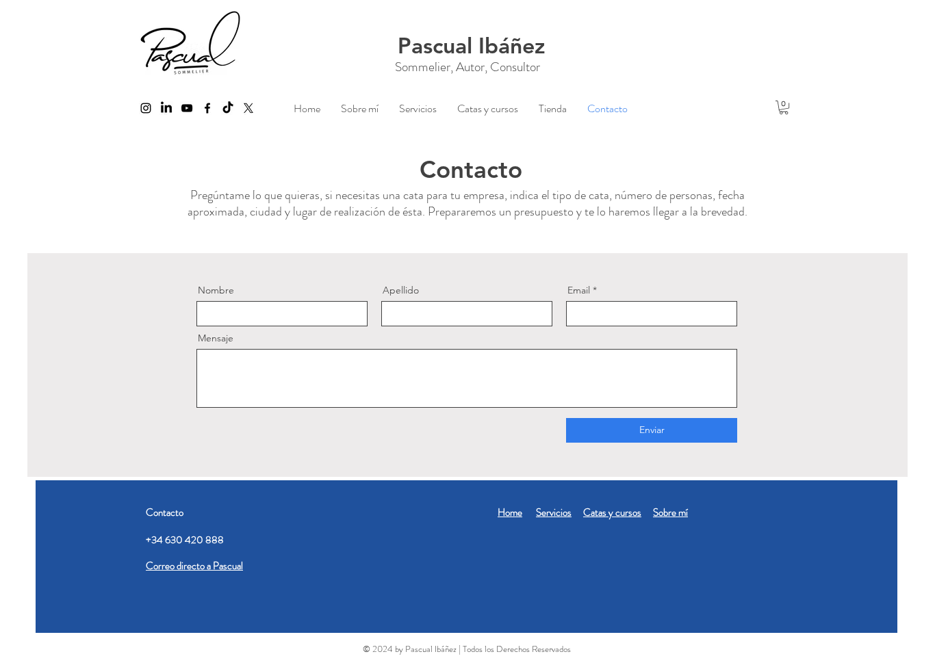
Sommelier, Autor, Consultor (467, 66)
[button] (784, 107)
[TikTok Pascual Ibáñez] (228, 108)
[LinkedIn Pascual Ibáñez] (166, 108)
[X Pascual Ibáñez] (248, 108)
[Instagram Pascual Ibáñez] (146, 108)
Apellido (401, 290)
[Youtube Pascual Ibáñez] (187, 108)
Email (578, 290)
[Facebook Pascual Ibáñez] (207, 108)
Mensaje (215, 338)
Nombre (216, 290)
